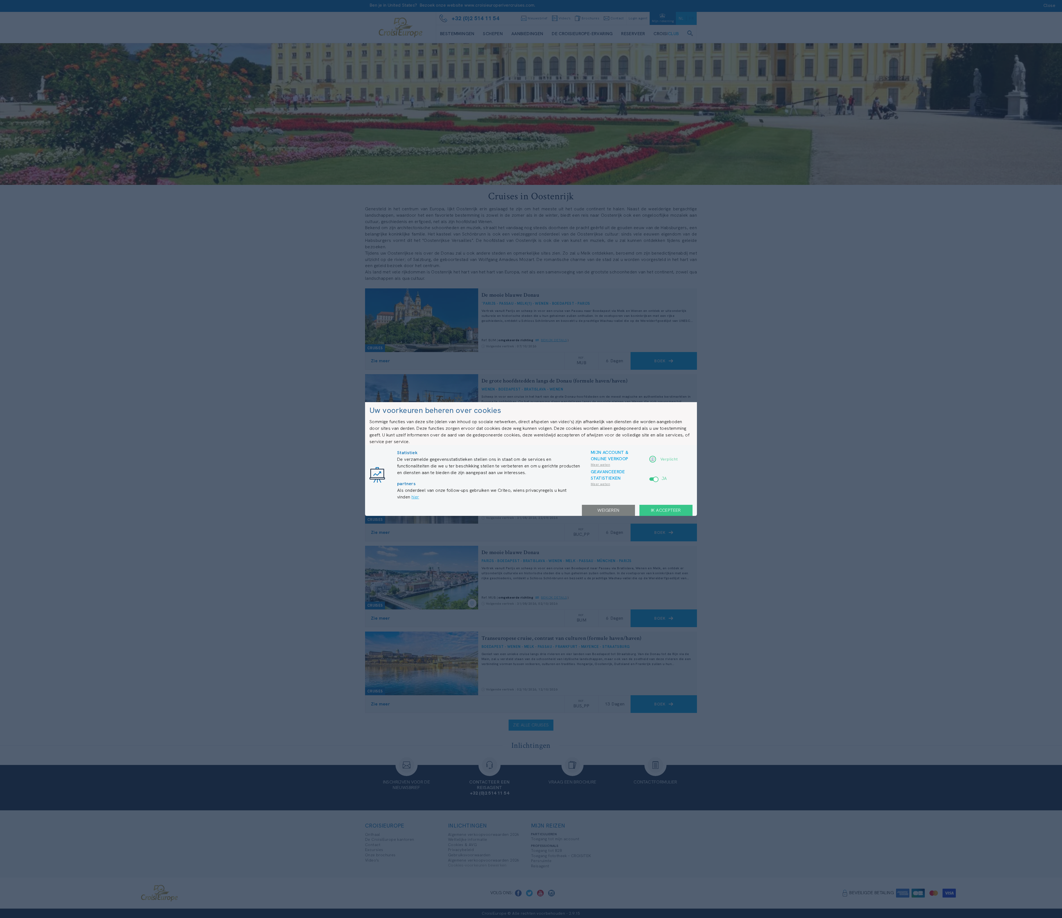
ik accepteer (666, 510)
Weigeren (608, 510)
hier (415, 497)
